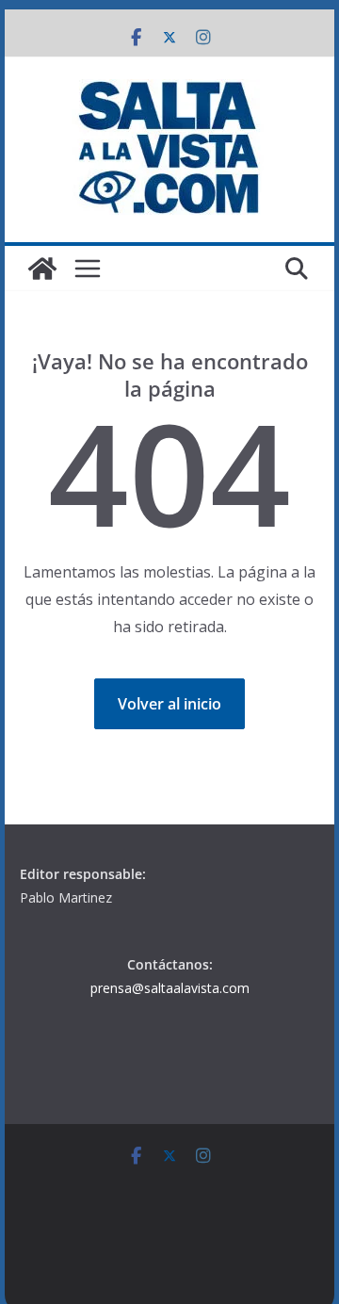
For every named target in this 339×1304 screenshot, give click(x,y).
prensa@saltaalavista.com (170, 988)
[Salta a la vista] (42, 268)
